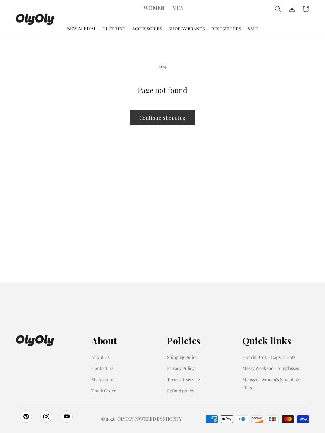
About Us (100, 357)
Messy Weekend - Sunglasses (270, 368)
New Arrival (81, 28)
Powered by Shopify (158, 419)
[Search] (278, 9)
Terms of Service (183, 380)
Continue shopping (162, 117)
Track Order (103, 391)
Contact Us (102, 368)
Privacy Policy (181, 368)
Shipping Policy (182, 357)
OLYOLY (125, 419)
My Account (103, 380)
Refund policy (180, 391)
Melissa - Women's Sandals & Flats (271, 384)
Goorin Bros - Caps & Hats (268, 357)
